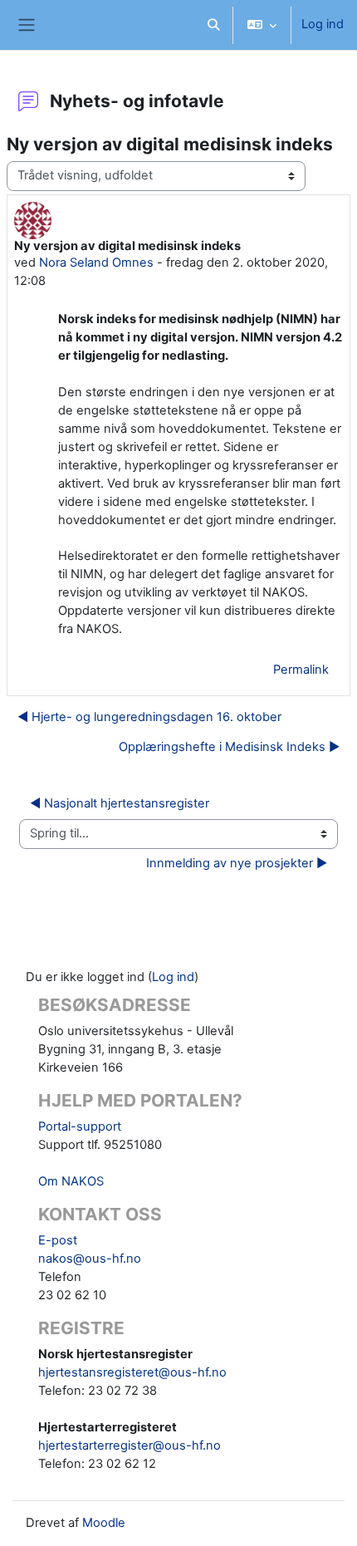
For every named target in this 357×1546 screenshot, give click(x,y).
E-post (57, 1240)
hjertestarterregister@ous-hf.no (129, 1445)
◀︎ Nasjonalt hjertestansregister (119, 803)
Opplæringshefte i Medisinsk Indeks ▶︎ (229, 746)
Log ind (322, 24)
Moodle (103, 1522)
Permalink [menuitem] (301, 669)
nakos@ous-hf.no (89, 1258)
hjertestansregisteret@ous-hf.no (132, 1372)
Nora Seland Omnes (96, 262)
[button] (213, 25)
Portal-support (79, 1126)
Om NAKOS (71, 1181)
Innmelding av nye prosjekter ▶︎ (236, 863)
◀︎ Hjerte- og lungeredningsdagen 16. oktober (149, 716)
